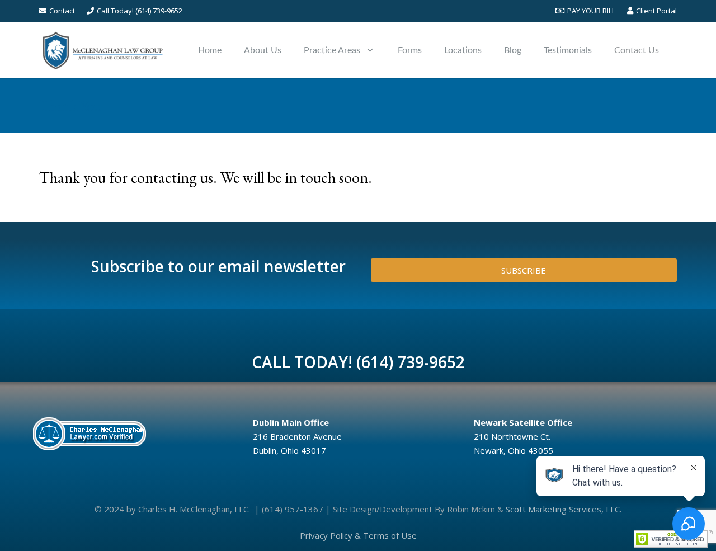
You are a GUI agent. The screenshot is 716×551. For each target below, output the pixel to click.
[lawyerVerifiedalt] (133, 433)
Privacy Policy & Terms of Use (358, 535)
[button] (370, 50)
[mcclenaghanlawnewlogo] (102, 50)
